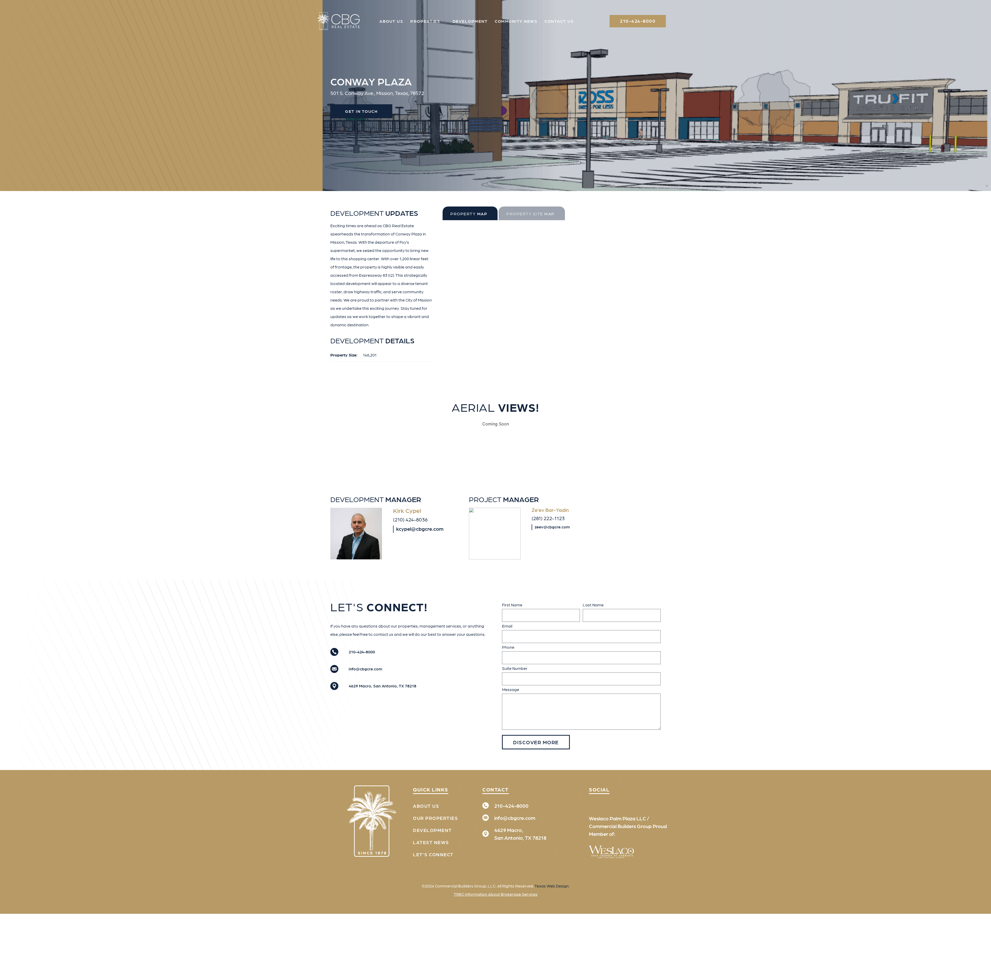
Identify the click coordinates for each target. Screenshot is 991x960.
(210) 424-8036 (410, 519)
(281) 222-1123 (548, 518)
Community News (516, 21)
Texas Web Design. (552, 885)
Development (470, 21)
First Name (512, 604)
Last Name (593, 604)
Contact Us (559, 21)
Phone (508, 647)
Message (510, 689)
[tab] (470, 213)
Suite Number (515, 668)
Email (507, 625)
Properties (425, 21)
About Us (391, 21)
